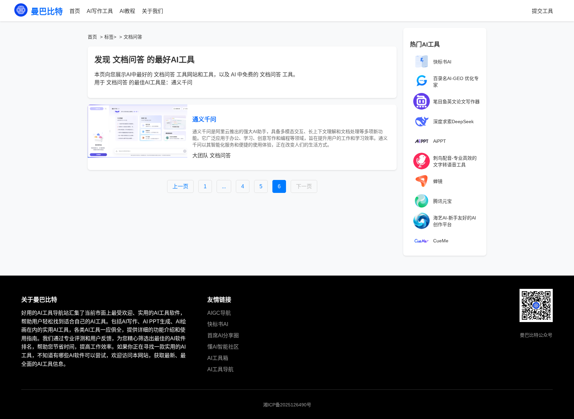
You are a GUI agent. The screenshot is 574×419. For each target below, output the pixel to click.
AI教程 (127, 11)
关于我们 (152, 11)
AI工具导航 (220, 369)
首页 (74, 11)
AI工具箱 (217, 358)
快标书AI (217, 324)
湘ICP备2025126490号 (287, 404)
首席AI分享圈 (223, 335)
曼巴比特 (47, 11)
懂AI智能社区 (223, 347)
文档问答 (220, 155)
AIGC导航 (219, 313)
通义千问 (204, 119)
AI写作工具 (100, 11)
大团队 (200, 155)
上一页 (180, 186)
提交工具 (542, 11)
